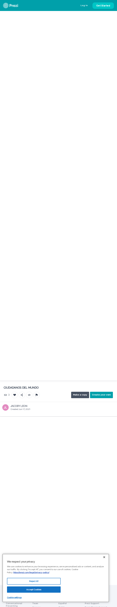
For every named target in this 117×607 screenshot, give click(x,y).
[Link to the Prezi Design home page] (14, 5)
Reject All (33, 581)
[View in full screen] (112, 17)
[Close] (104, 557)
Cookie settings (14, 597)
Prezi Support (92, 603)
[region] (55, 578)
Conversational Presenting (14, 604)
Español (62, 603)
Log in (84, 5)
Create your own (101, 395)
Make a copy (80, 395)
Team (35, 603)
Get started (103, 5)
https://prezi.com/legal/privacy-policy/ (31, 572)
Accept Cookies (33, 589)
